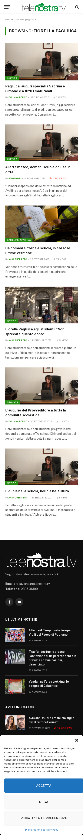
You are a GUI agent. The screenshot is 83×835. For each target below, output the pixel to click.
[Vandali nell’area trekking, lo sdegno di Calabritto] (15, 686)
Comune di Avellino (19, 240)
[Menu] (7, 7)
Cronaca (12, 402)
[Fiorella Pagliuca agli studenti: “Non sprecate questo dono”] (41, 305)
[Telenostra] (43, 7)
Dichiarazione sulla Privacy (41, 829)
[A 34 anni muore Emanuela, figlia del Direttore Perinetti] (15, 722)
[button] (76, 740)
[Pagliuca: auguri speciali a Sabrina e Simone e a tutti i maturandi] (41, 61)
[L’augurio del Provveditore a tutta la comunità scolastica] (41, 385)
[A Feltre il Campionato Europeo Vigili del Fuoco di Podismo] (15, 635)
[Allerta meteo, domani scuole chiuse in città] (41, 142)
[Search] (76, 7)
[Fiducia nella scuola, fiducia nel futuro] (41, 467)
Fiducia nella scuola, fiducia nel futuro (37, 491)
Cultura (12, 78)
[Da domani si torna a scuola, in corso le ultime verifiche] (41, 224)
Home (9, 19)
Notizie (11, 321)
